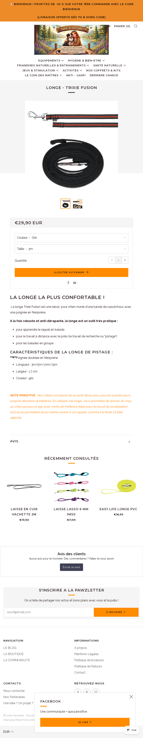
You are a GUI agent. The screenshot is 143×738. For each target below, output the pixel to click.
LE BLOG (9, 648)
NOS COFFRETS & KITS (103, 70)
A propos (80, 648)
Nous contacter (14, 691)
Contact (79, 672)
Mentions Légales (86, 654)
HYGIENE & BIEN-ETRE (84, 60)
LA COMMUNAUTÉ (16, 660)
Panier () (122, 26)
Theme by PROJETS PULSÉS (19, 720)
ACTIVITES (71, 70)
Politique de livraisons (89, 660)
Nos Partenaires (14, 697)
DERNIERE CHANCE (104, 75)
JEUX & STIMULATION (39, 70)
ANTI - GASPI (76, 75)
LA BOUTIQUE (13, 654)
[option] (71, 147)
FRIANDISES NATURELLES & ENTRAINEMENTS (51, 65)
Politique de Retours (88, 666)
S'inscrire (114, 612)
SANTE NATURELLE (107, 65)
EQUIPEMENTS (49, 60)
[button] (65, 204)
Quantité (21, 260)
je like (83, 722)
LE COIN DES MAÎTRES (41, 75)
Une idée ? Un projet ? (18, 703)
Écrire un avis (71, 567)
